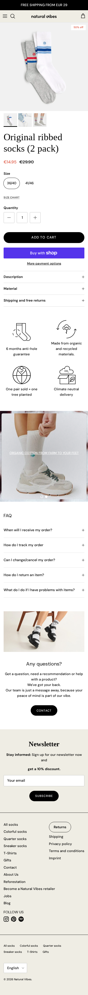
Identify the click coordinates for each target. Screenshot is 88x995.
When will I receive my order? (28, 530)
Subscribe (44, 796)
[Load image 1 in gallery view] (44, 66)
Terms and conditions (66, 851)
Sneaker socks (15, 846)
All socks (11, 824)
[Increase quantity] (35, 217)
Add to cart (43, 237)
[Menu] (5, 16)
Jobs (8, 896)
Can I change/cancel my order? (29, 560)
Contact (10, 867)
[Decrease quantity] (9, 217)
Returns (60, 827)
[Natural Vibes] (44, 16)
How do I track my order (23, 545)
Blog (7, 903)
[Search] (15, 16)
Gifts (7, 860)
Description (13, 277)
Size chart (12, 197)
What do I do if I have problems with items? (39, 590)
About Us (11, 874)
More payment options (44, 263)
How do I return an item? (24, 575)
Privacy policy (60, 844)
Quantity (11, 208)
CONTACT (44, 710)
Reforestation (14, 882)
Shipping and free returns (25, 300)
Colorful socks (15, 831)
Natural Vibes (22, 979)
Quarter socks (15, 839)
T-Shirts (10, 853)
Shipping (56, 836)
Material (10, 288)
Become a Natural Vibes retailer (29, 889)
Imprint (55, 858)
